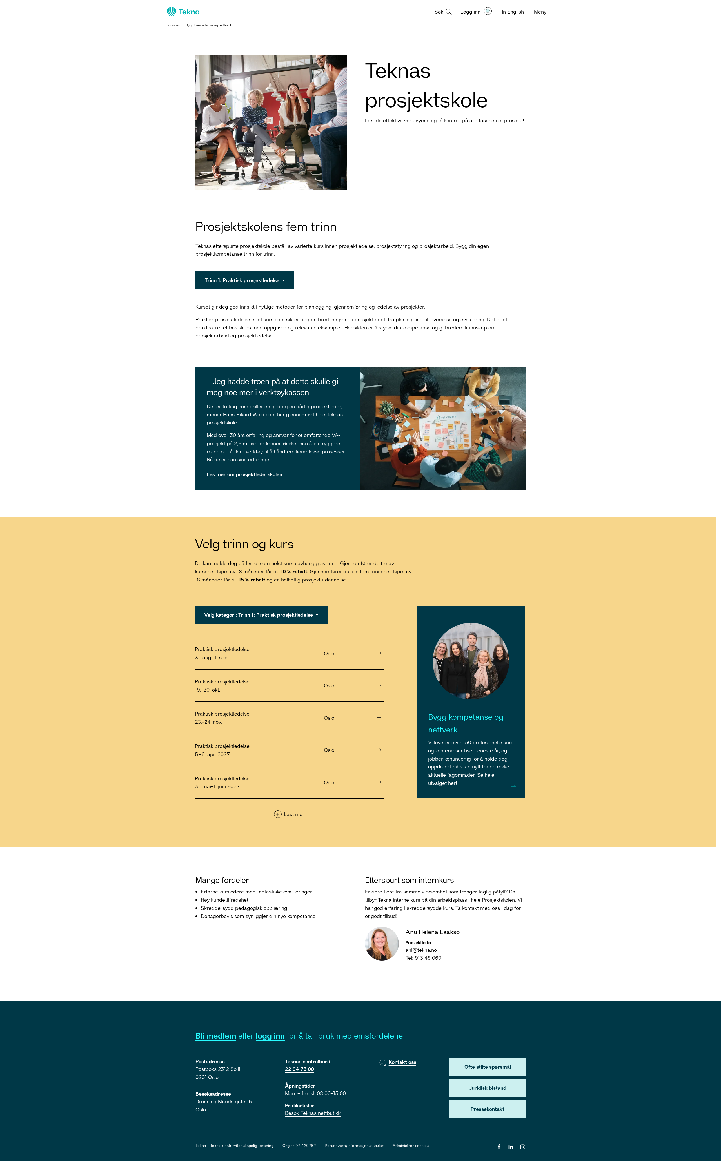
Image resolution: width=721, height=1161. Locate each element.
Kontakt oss (402, 1062)
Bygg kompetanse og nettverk (209, 25)
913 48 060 (428, 958)
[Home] (182, 11)
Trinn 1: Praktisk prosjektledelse (243, 280)
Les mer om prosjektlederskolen (244, 474)
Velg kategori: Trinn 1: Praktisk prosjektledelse (259, 615)
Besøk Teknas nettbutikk (313, 1113)
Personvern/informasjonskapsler (354, 1145)
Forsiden (173, 25)
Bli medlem (215, 1035)
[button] (442, 11)
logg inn (270, 1035)
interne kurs (406, 900)
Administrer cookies (411, 1145)
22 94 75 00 (299, 1069)
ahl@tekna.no (421, 950)
